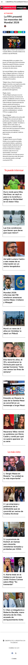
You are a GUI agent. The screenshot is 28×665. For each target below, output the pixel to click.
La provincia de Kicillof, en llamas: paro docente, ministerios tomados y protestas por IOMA (13, 544)
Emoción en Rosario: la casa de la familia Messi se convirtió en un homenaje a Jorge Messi (14, 402)
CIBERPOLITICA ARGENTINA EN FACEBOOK (14, 641)
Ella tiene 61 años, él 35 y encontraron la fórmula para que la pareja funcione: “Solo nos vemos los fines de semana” (13, 365)
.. (6, 26)
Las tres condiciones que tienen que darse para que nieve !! (13, 230)
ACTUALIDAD (8, 13)
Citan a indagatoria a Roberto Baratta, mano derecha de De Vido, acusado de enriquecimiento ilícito (13, 615)
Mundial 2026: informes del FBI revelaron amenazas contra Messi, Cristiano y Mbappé (13, 297)
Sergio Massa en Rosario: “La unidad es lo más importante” (13, 476)
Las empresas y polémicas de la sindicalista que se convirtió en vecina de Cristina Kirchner (13, 509)
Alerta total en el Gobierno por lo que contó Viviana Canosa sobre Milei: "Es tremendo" (13, 579)
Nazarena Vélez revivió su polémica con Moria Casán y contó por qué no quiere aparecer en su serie (13, 436)
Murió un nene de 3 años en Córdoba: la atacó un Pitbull (12, 331)
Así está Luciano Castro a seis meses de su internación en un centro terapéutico (13, 263)
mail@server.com (14, 648)
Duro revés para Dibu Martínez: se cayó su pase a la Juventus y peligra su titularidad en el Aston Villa (13, 197)
